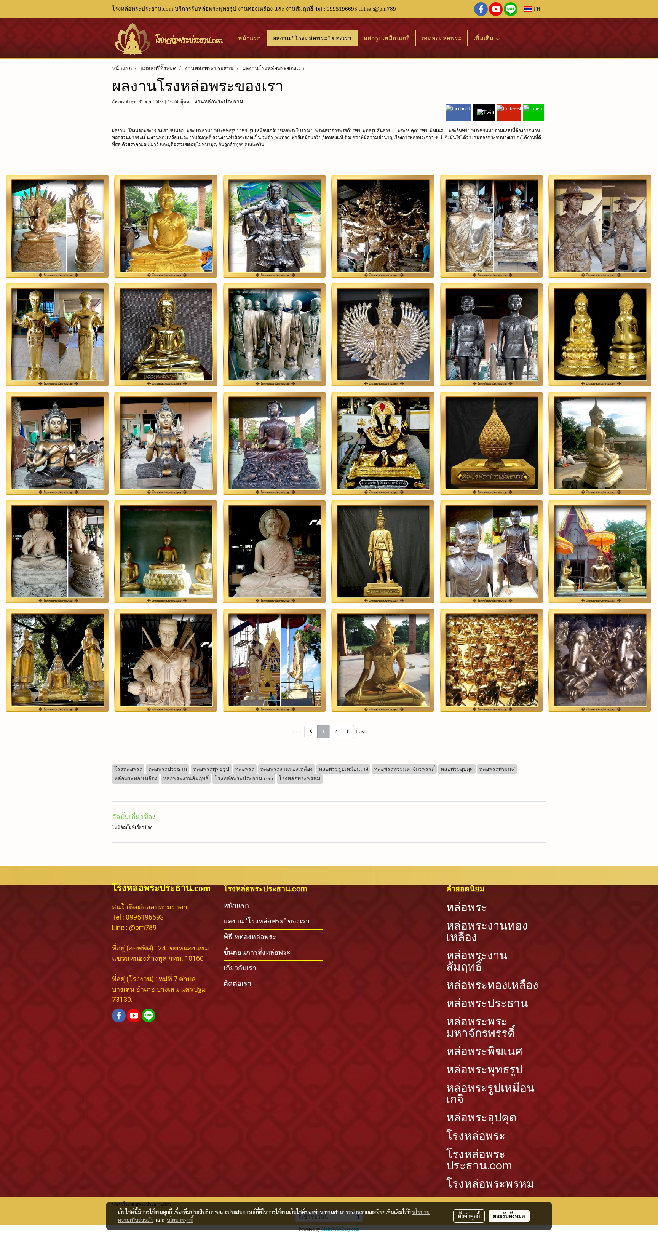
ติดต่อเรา (237, 983)
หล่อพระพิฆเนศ (484, 1051)
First (298, 732)
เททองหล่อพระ (442, 38)
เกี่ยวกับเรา (240, 968)
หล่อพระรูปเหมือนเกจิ (490, 1093)
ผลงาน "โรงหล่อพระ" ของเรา (312, 38)
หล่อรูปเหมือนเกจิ (386, 38)
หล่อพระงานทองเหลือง (487, 931)
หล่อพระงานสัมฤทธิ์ (477, 961)
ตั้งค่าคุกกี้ (469, 1215)
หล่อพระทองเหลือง (492, 985)
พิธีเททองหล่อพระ (250, 937)
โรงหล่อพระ (475, 1136)
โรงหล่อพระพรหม (490, 1184)
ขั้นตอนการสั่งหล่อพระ (257, 952)
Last (360, 732)
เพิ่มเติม (484, 38)
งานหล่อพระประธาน (219, 101)
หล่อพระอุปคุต (481, 1117)
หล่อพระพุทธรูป (484, 1069)
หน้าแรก (249, 38)
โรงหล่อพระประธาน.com (479, 1159)
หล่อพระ (466, 907)
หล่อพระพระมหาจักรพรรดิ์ (480, 1027)
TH (536, 9)
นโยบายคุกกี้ (180, 1219)
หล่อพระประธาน (487, 1003)
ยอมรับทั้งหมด (509, 1215)
